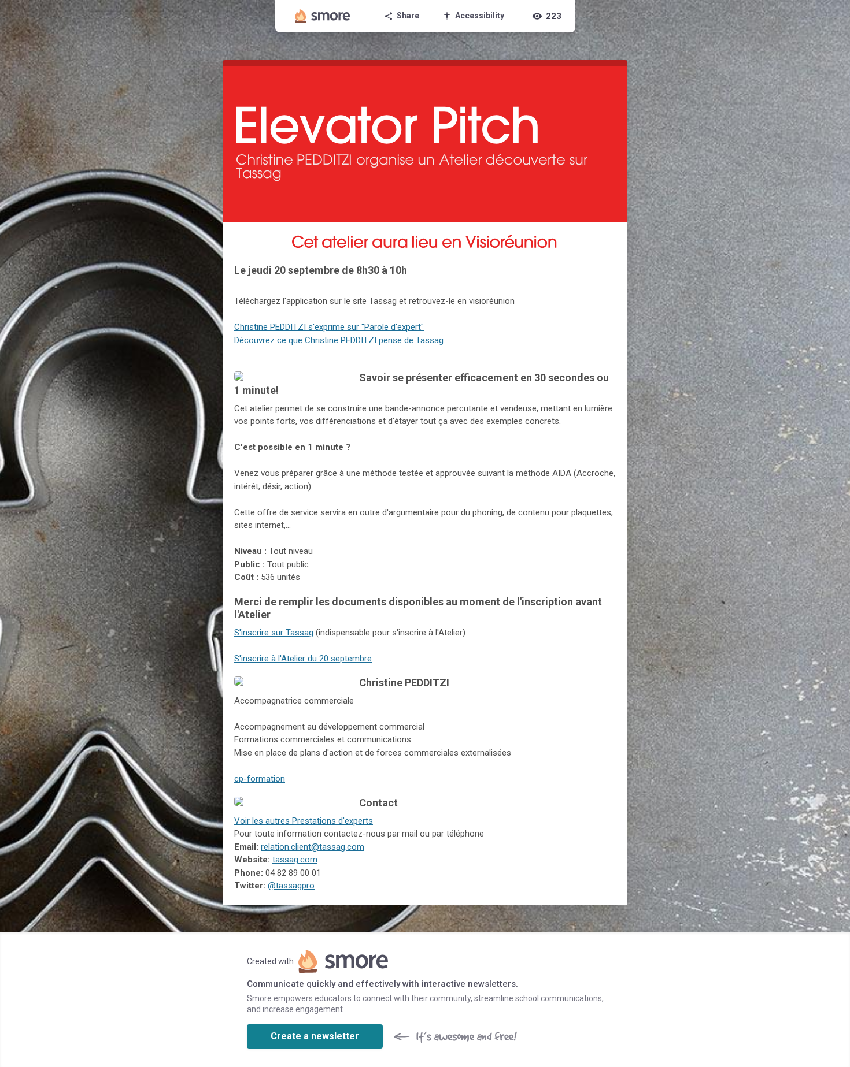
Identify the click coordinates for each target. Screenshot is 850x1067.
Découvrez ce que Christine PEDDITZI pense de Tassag (339, 340)
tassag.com (294, 859)
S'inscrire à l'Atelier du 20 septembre (303, 658)
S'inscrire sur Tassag (273, 632)
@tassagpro (291, 885)
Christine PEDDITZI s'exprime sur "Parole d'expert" (329, 327)
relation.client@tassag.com (312, 847)
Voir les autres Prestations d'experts (303, 821)
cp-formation (259, 779)
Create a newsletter (315, 1036)
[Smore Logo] (322, 16)
